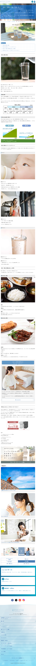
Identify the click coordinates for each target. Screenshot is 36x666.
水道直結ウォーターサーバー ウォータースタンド (6, 618)
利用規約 (17, 660)
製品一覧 (2, 621)
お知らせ (2, 654)
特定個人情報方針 (12, 660)
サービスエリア (3, 637)
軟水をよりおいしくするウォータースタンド (11, 50)
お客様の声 (3, 632)
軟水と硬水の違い (6, 45)
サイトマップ (31, 660)
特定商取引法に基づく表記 (23, 660)
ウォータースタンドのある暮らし (6, 643)
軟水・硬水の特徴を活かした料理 (9, 48)
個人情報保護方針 (5, 660)
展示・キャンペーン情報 (5, 629)
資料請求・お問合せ (4, 640)
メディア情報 (3, 651)
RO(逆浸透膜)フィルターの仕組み (6, 648)
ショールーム (3, 626)
